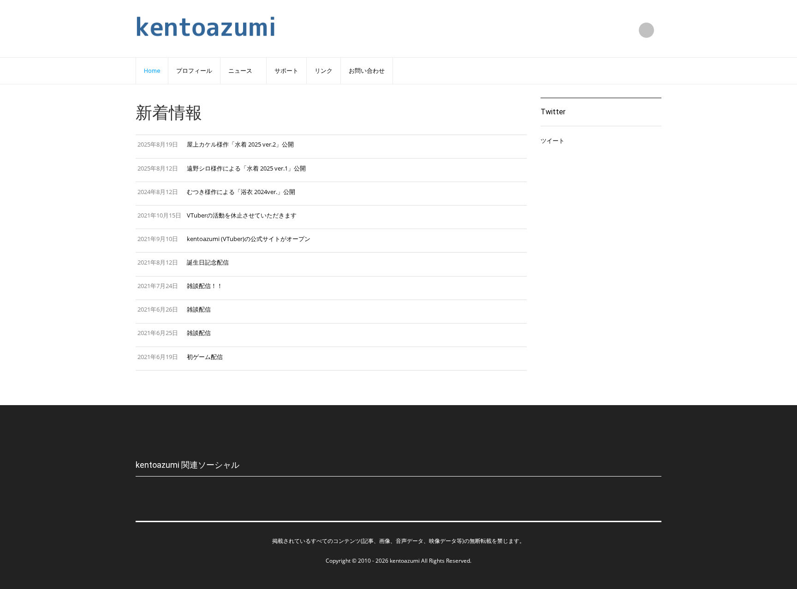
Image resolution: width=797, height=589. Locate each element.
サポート (286, 70)
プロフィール (194, 70)
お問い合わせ (367, 70)
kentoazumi (405, 561)
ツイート (553, 140)
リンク (324, 70)
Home (152, 70)
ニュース (240, 70)
